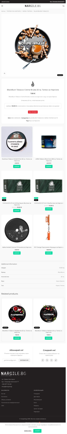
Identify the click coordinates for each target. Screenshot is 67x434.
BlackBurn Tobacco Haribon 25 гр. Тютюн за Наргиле (48, 331)
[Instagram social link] (51, 360)
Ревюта (36, 405)
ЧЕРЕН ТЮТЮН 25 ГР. (51, 118)
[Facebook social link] (42, 360)
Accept (37, 430)
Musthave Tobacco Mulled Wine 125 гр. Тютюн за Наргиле (17, 159)
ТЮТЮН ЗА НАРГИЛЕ (14, 11)
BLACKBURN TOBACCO (41, 11)
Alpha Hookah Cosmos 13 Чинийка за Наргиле (16, 247)
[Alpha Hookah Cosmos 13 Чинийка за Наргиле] (16, 230)
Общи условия (6, 399)
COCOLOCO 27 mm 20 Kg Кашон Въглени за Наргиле (17, 204)
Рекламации (38, 399)
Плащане (37, 393)
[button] (17, 166)
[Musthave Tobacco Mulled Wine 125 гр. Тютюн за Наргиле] (16, 141)
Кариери (37, 411)
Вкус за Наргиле (34, 121)
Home (3, 11)
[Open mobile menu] (2, 6)
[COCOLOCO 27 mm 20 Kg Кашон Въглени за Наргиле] (16, 186)
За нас (3, 393)
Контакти (4, 396)
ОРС (2, 405)
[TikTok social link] (56, 360)
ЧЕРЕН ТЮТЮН (27, 11)
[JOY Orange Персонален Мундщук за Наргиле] (48, 230)
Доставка (37, 396)
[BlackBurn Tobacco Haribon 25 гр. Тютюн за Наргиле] (48, 314)
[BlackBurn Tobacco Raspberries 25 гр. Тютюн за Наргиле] (17, 314)
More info (28, 430)
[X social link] (47, 360)
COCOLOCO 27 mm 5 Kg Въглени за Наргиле (48, 203)
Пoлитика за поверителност (10, 402)
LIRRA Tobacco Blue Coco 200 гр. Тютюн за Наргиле (49, 159)
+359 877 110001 (5, 1)
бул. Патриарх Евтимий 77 (57, 1)
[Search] (63, 6)
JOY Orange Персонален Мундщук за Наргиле (49, 247)
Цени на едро (38, 408)
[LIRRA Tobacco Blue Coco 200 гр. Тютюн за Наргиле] (48, 141)
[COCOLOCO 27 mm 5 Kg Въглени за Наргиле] (48, 186)
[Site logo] (33, 6)
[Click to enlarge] (5, 73)
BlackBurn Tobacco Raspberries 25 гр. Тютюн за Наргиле (17, 331)
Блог (35, 402)
